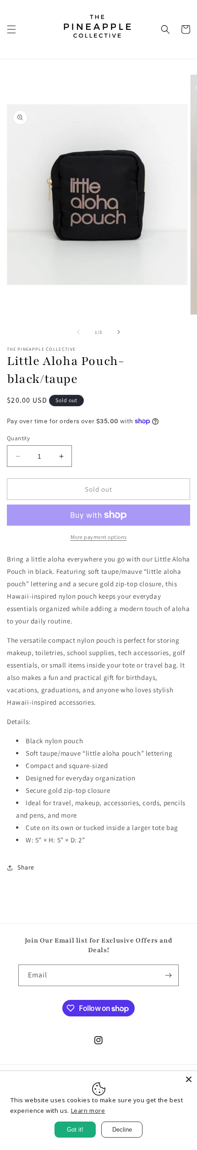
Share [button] (25, 867)
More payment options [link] (99, 536)
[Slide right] (119, 332)
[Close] (188, 1079)
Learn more (88, 1110)
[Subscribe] (168, 975)
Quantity (18, 438)
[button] (11, 29)
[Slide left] (78, 332)
